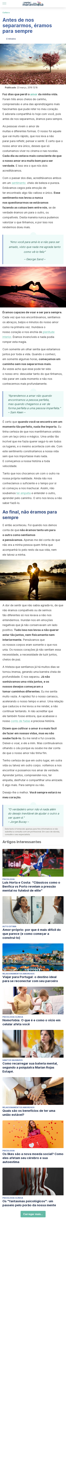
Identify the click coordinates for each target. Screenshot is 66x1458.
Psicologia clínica (12, 1017)
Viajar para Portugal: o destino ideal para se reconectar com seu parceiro (30, 979)
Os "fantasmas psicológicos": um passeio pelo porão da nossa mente (29, 1203)
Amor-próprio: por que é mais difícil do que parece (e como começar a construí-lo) (31, 934)
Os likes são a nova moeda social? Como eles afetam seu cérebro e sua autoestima (32, 1158)
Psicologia (8, 879)
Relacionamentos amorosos (18, 974)
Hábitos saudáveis (12, 1060)
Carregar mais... (33, 1214)
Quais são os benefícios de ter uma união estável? (28, 1113)
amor (33, 94)
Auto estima (9, 926)
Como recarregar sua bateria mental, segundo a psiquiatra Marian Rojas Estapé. (30, 1067)
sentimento (19, 183)
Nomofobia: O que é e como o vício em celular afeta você (31, 1022)
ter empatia (23, 493)
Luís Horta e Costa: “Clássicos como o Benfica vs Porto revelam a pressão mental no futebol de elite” (31, 886)
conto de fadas (20, 721)
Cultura (6, 12)
